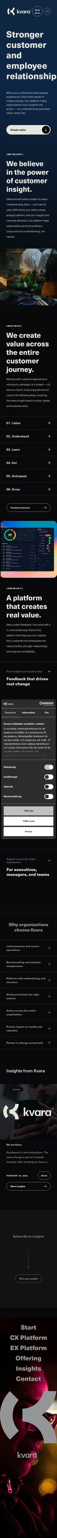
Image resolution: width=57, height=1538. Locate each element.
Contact (28, 1378)
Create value (18, 130)
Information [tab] (28, 712)
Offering (28, 1357)
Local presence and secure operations (22, 948)
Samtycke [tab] (10, 712)
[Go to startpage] (19, 11)
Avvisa (28, 831)
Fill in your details (28, 1278)
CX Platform (28, 1337)
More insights (17, 1186)
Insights (28, 1368)
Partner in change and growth (24, 1043)
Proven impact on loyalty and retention (24, 1028)
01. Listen (13, 423)
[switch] (48, 776)
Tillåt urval (28, 821)
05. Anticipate (16, 476)
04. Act (11, 462)
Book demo (37, 11)
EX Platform (28, 1347)
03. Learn (13, 449)
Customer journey (20, 507)
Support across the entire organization (20, 860)
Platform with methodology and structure (25, 980)
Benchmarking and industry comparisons (23, 964)
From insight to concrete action (24, 671)
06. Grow (13, 489)
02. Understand (17, 436)
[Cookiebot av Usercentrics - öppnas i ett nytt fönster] (40, 704)
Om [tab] (47, 712)
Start (28, 1327)
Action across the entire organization (21, 1012)
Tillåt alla (28, 810)
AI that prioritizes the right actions (22, 996)
